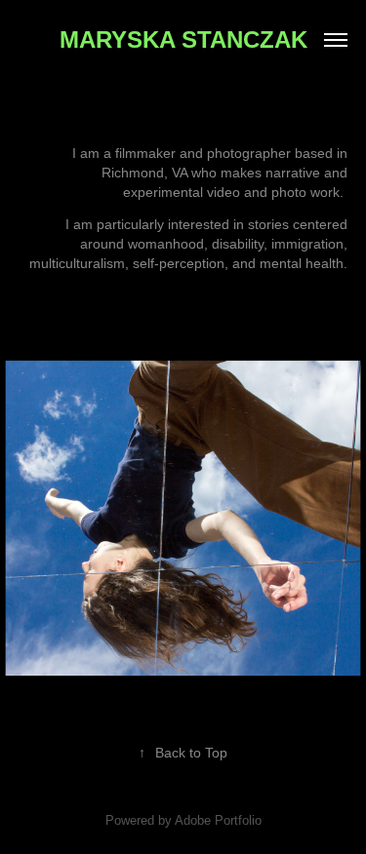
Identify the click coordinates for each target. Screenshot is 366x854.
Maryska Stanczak (183, 39)
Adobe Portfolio (218, 820)
